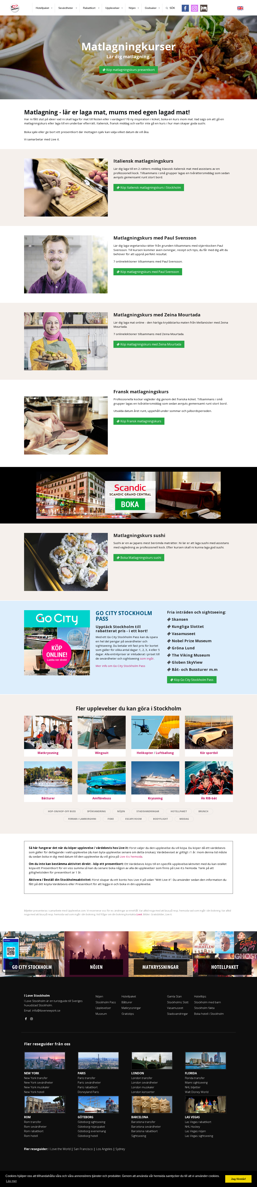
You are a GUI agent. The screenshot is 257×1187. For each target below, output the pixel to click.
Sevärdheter (66, 7)
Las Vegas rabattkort (198, 1122)
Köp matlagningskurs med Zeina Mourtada (150, 344)
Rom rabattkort (33, 1131)
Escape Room (133, 818)
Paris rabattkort (88, 1087)
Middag (184, 818)
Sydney (120, 1149)
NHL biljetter (193, 1087)
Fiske (111, 818)
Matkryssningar (131, 1008)
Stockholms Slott (178, 1002)
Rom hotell (31, 1136)
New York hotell (34, 1092)
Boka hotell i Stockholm (209, 1014)
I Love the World (60, 1149)
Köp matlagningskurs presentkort (130, 70)
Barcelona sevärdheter (146, 1126)
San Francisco (83, 1149)
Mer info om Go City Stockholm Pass (120, 666)
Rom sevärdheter (35, 1126)
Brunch (203, 811)
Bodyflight (160, 818)
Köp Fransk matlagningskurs (140, 421)
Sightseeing (138, 1136)
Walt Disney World (196, 1092)
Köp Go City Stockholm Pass (193, 680)
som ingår (147, 658)
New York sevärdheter (38, 1082)
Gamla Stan (174, 996)
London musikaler (142, 1087)
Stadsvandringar (147, 811)
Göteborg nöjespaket (91, 1126)
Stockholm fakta (204, 1008)
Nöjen (132, 7)
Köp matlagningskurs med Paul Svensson (149, 272)
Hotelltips (200, 996)
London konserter (143, 1092)
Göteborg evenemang (92, 1131)
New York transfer (36, 1078)
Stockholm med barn (207, 1002)
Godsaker (151, 7)
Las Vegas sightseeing (199, 1136)
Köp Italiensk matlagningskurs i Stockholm (150, 187)
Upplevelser (112, 7)
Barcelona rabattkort (144, 1131)
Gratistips (128, 1014)
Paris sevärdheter (89, 1082)
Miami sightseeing (196, 1082)
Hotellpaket (42, 7)
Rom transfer (32, 1122)
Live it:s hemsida (131, 856)
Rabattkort (89, 7)
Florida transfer (195, 1078)
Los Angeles (104, 1149)
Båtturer (127, 1002)
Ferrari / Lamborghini (82, 818)
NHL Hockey (192, 1126)
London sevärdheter (144, 1082)
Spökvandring (96, 811)
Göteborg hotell (88, 1136)
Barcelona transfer (143, 1122)
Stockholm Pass (106, 1002)
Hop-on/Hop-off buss (62, 811)
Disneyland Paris (88, 1092)
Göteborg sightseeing (91, 1122)
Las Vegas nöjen (195, 1131)
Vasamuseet (175, 1008)
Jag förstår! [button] (238, 1178)
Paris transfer (86, 1078)
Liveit (139, 914)
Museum (101, 1014)
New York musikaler (36, 1087)
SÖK (172, 7)
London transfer (141, 1078)
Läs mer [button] (11, 1181)
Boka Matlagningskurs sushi (140, 558)
